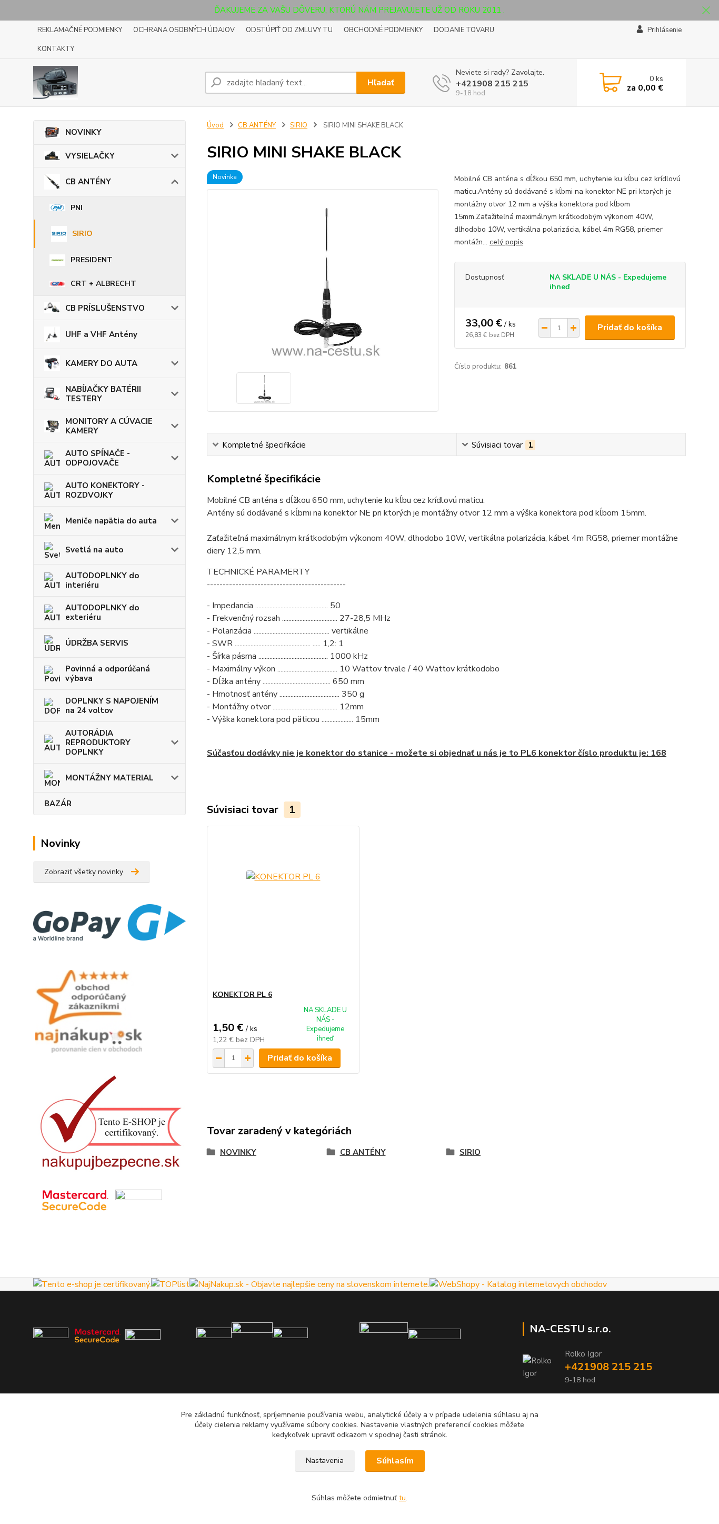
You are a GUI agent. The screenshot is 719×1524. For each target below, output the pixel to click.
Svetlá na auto (94, 550)
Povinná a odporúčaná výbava (107, 674)
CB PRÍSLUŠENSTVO (105, 308)
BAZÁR (58, 803)
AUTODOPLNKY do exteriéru (102, 612)
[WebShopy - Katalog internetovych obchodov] (518, 1284)
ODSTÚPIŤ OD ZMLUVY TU (289, 30)
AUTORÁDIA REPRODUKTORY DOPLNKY (98, 742)
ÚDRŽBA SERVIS (96, 643)
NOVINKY (83, 132)
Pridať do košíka (629, 327)
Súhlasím (395, 1461)
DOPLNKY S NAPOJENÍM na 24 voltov (111, 706)
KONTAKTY (55, 49)
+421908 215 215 (492, 84)
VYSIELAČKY (90, 156)
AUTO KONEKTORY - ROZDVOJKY (105, 490)
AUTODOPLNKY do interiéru (102, 580)
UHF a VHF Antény (101, 334)
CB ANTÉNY (88, 181)
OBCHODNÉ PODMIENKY (383, 30)
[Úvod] (114, 83)
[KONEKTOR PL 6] (283, 908)
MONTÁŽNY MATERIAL (109, 778)
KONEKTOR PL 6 (242, 994)
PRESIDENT (92, 260)
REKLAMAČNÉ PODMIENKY (79, 30)
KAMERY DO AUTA (101, 363)
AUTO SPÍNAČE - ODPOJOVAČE (97, 458)
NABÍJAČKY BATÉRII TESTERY (103, 394)
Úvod (215, 125)
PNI (77, 208)
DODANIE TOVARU (464, 30)
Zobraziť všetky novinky (83, 872)
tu (402, 1498)
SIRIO (82, 234)
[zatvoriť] (705, 10)
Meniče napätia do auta (111, 521)
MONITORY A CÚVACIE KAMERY (109, 426)
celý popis (506, 242)
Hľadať (380, 82)
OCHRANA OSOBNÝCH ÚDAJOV (184, 30)
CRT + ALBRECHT (103, 284)
